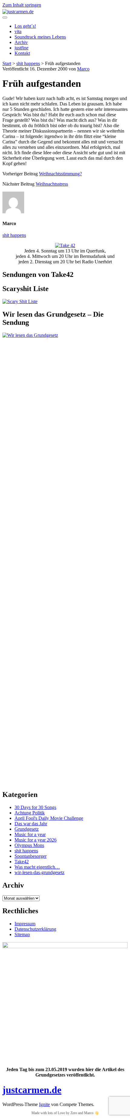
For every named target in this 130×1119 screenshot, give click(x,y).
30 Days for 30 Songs (35, 807)
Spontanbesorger (31, 856)
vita (18, 31)
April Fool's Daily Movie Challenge (49, 818)
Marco (83, 68)
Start (6, 63)
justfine (21, 47)
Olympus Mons (29, 845)
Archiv (21, 42)
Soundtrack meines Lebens (40, 36)
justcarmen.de (31, 1089)
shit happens (28, 63)
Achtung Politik (30, 812)
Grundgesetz (27, 829)
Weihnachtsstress (52, 183)
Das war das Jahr (31, 823)
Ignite (44, 1104)
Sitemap (22, 934)
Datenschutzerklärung (35, 929)
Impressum (25, 923)
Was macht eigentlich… (37, 867)
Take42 (22, 861)
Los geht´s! (25, 26)
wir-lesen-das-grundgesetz (39, 872)
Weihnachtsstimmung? (60, 173)
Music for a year (30, 834)
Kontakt (22, 53)
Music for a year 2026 (36, 839)
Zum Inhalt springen (21, 5)
